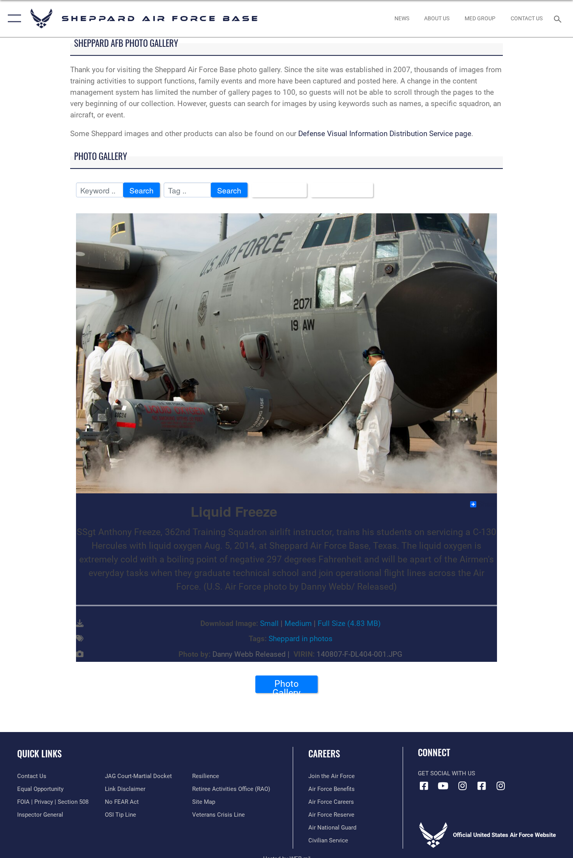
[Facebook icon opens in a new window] (424, 786)
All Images (276, 190)
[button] (12, 18)
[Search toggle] (559, 18)
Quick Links (39, 753)
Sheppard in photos (300, 638)
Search (141, 190)
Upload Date (339, 190)
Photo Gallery (286, 685)
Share (487, 504)
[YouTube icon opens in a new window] (443, 786)
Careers (324, 753)
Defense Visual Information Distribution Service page (384, 133)
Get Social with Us (446, 773)
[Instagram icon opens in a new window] (462, 786)
